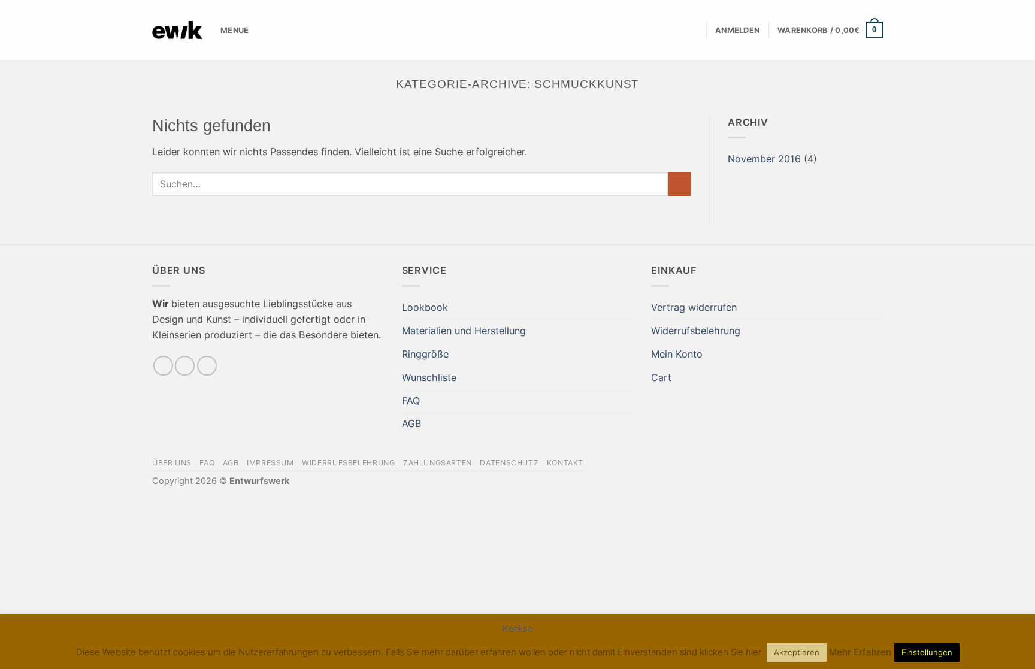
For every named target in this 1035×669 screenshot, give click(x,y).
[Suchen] (693, 30)
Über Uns (172, 462)
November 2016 (764, 159)
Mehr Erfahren (860, 652)
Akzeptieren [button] (796, 652)
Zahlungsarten (437, 462)
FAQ (411, 401)
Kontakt (565, 462)
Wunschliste (429, 377)
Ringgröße (425, 354)
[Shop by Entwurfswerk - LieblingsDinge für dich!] (177, 30)
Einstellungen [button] (926, 652)
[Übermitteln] (679, 184)
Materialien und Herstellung (464, 331)
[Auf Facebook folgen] (163, 366)
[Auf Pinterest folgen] (207, 366)
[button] (737, 30)
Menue (234, 30)
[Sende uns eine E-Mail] (185, 366)
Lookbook (425, 307)
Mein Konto (677, 354)
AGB (412, 423)
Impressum (270, 462)
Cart (661, 377)
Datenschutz (509, 462)
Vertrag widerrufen (694, 307)
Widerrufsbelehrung (695, 331)
